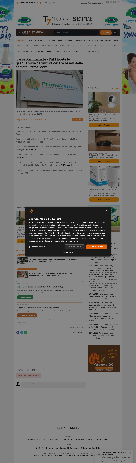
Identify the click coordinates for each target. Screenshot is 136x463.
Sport (56, 439)
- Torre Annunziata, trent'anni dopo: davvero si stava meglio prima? (101, 335)
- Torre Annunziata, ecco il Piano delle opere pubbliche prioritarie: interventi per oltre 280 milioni (103, 317)
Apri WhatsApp (25, 297)
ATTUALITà (25, 51)
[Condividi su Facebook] (17, 332)
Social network (86, 448)
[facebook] (107, 2)
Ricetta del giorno (73, 448)
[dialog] (68, 231)
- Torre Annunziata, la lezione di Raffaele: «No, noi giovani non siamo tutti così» (103, 287)
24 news (70, 439)
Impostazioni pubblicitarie (70, 238)
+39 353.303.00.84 (33, 290)
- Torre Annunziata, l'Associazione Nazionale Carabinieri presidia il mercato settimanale (103, 296)
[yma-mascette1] (111, 21)
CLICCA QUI (30, 149)
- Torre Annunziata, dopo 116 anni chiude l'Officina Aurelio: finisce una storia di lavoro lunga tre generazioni (103, 258)
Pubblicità (77, 455)
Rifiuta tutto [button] (75, 247)
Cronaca (37, 439)
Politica (44, 439)
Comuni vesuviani (81, 439)
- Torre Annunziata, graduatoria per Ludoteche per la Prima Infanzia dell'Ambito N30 (101, 268)
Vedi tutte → (116, 88)
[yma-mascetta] (24, 21)
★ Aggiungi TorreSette (27, 315)
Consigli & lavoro (47, 448)
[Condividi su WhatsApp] (25, 332)
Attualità (30, 439)
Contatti (43, 455)
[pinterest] (114, 2)
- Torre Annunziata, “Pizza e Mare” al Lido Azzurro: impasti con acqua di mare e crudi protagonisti (103, 327)
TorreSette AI (34, 455)
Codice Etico (58, 455)
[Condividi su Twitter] (21, 332)
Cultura (50, 439)
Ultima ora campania (95, 439)
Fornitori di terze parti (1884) (72, 230)
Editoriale (63, 439)
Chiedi (107, 32)
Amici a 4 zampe (60, 448)
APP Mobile (86, 455)
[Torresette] (68, 20)
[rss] (118, 2)
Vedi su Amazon (104, 125)
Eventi (38, 448)
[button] (37, 247)
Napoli (106, 439)
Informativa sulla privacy (70, 241)
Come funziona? (22, 322)
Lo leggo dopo (77, 119)
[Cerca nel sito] (115, 32)
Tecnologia (96, 448)
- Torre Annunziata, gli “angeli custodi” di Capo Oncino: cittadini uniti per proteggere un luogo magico (103, 278)
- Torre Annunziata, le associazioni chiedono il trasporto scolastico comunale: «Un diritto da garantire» (102, 306)
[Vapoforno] (104, 358)
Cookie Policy (68, 455)
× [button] (106, 211)
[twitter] (111, 2)
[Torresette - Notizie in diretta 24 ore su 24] (68, 429)
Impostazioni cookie (52, 241)
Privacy (49, 455)
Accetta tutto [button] (97, 247)
